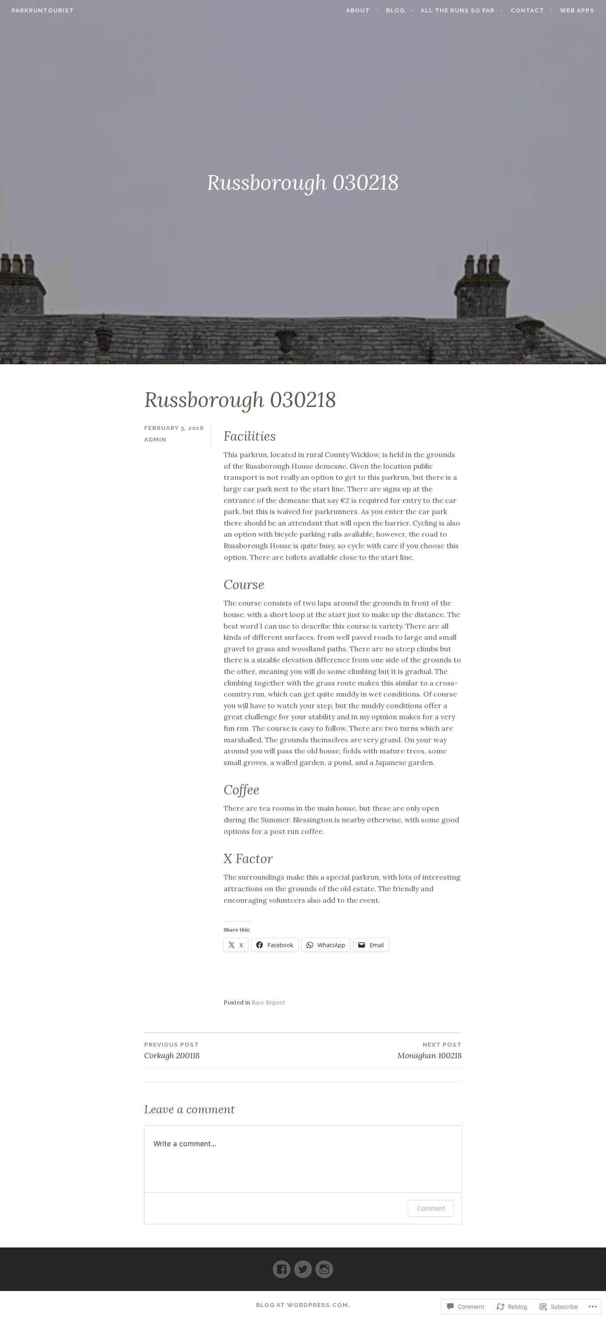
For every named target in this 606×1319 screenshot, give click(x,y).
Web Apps (577, 10)
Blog (395, 10)
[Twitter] (303, 1265)
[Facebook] (282, 1265)
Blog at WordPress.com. (303, 1305)
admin (155, 439)
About (358, 10)
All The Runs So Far (458, 10)
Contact (527, 10)
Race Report (268, 1002)
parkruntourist (43, 10)
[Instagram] (324, 1265)
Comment (431, 1208)
